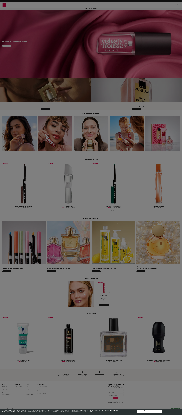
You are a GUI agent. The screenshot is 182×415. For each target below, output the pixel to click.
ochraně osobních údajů (113, 410)
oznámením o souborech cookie (8, 411)
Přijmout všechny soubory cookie (149, 410)
